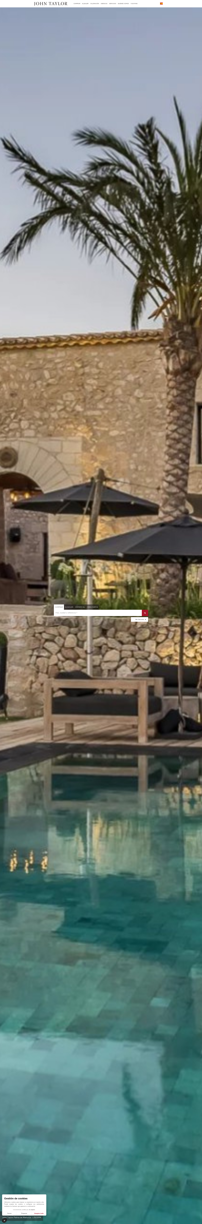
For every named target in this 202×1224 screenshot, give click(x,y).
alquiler (69, 607)
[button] (4, 1220)
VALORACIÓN (94, 3)
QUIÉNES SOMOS (123, 3)
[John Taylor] (50, 3)
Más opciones (139, 619)
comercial (80, 607)
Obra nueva (92, 607)
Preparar (24, 1213)
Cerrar (9, 1213)
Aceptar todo (39, 1213)
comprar (59, 607)
